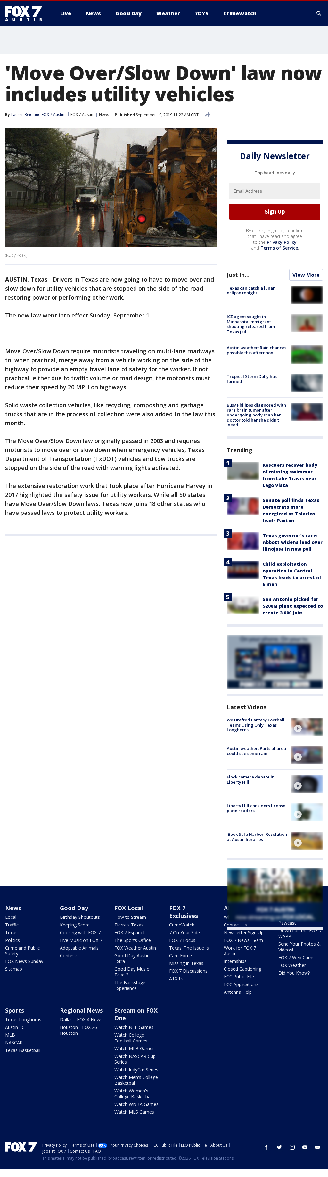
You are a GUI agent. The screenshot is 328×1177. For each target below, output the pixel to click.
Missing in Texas (186, 963)
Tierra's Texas (129, 925)
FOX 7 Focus (182, 940)
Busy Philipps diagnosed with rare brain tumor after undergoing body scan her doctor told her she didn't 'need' (256, 415)
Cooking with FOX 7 (80, 932)
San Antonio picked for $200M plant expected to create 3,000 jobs (293, 606)
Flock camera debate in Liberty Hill (251, 779)
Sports (14, 1010)
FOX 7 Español (129, 932)
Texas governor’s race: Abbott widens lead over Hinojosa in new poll (293, 542)
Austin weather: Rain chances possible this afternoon (256, 350)
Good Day (74, 908)
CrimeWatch (181, 925)
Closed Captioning (242, 969)
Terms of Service (279, 248)
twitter (279, 1147)
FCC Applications (241, 984)
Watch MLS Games (134, 1112)
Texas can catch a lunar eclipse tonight (251, 290)
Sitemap (13, 969)
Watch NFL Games (133, 1027)
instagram (292, 1147)
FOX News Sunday (24, 961)
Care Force (180, 955)
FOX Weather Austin (135, 948)
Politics (12, 940)
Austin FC (15, 1027)
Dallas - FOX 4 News (81, 1020)
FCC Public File (239, 977)
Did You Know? (294, 973)
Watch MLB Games (134, 1048)
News (104, 114)
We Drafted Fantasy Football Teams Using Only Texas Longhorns (255, 725)
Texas (11, 932)
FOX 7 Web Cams (296, 957)
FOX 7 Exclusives (183, 911)
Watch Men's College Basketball (136, 1080)
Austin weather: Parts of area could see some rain (256, 750)
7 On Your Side (184, 932)
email (318, 1147)
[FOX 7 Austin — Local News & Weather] (26, 13)
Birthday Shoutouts (80, 917)
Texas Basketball (22, 1050)
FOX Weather (292, 965)
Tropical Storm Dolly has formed (252, 379)
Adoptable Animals (79, 948)
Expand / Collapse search (319, 13)
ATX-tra (177, 978)
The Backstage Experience (129, 985)
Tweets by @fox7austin (255, 937)
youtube (305, 1147)
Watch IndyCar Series (136, 1069)
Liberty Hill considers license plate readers (256, 808)
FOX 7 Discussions (188, 971)
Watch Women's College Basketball (133, 1093)
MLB (10, 1035)
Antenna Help (238, 992)
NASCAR (14, 1043)
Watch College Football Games (130, 1038)
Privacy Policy (282, 242)
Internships (235, 961)
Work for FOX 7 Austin (240, 951)
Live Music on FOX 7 (81, 940)
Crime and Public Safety (22, 951)
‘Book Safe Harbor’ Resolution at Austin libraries (257, 836)
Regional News (81, 1010)
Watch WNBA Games (136, 1104)
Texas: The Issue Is (189, 948)
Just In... (238, 274)
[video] (307, 727)
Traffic (12, 925)
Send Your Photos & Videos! (299, 947)
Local (10, 917)
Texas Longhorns (23, 1020)
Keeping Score (75, 925)
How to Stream (130, 917)
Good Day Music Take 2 (131, 972)
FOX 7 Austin (81, 114)
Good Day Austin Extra (132, 958)
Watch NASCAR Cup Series (135, 1059)
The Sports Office (132, 940)
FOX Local (128, 908)
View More (306, 274)
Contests (69, 955)
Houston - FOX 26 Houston (78, 1030)
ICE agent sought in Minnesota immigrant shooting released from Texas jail (251, 324)
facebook (266, 1147)
